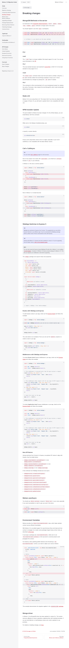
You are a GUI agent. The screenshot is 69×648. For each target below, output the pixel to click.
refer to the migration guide (40, 242)
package (57, 606)
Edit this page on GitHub (30, 631)
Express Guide (51, 313)
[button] (9, 6)
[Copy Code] (62, 33)
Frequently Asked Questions (40, 23)
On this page (27, 7)
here (42, 625)
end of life (47, 67)
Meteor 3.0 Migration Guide (9, 2)
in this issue (31, 532)
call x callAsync (34, 154)
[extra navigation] (66, 2)
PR (35, 61)
